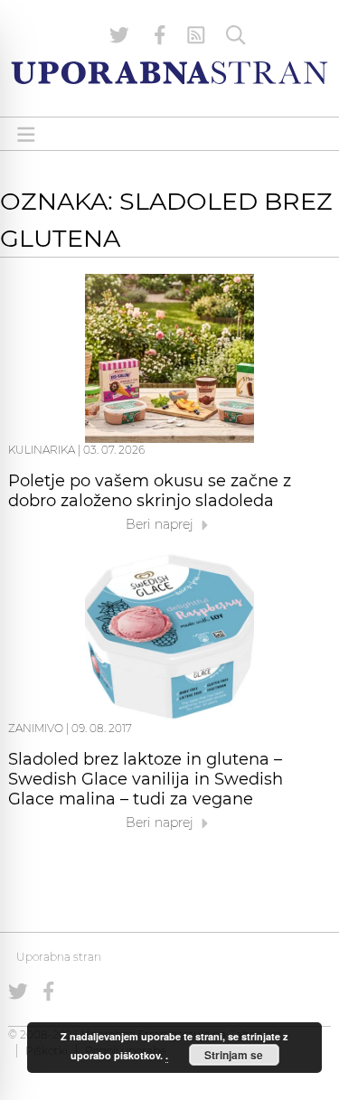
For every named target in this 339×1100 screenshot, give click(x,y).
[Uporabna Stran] (169, 72)
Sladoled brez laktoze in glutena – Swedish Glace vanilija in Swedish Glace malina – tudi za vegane (145, 779)
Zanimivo (35, 728)
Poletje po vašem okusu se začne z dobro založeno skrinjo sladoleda (149, 491)
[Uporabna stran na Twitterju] (119, 35)
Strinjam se (233, 1055)
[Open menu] (26, 134)
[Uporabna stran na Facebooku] (160, 35)
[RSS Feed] (196, 35)
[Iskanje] (236, 35)
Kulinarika (41, 449)
